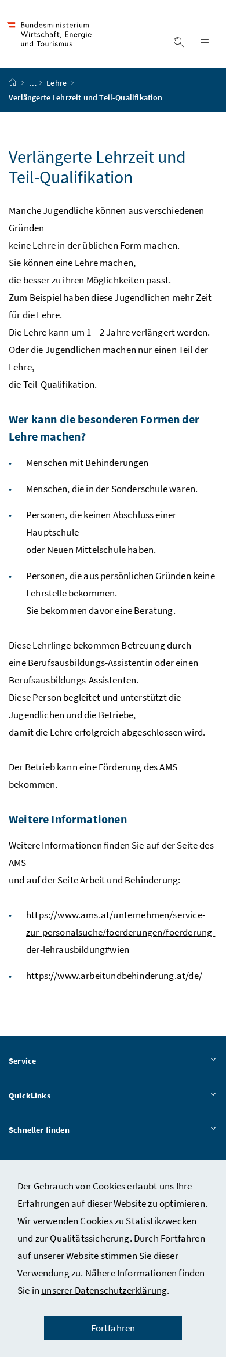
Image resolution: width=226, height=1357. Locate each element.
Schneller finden (39, 1130)
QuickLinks (29, 1095)
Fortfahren (113, 1328)
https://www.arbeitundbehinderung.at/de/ (114, 975)
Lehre (57, 83)
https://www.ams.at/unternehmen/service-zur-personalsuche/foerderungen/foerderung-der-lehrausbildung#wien (120, 932)
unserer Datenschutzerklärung (104, 1290)
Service (22, 1061)
